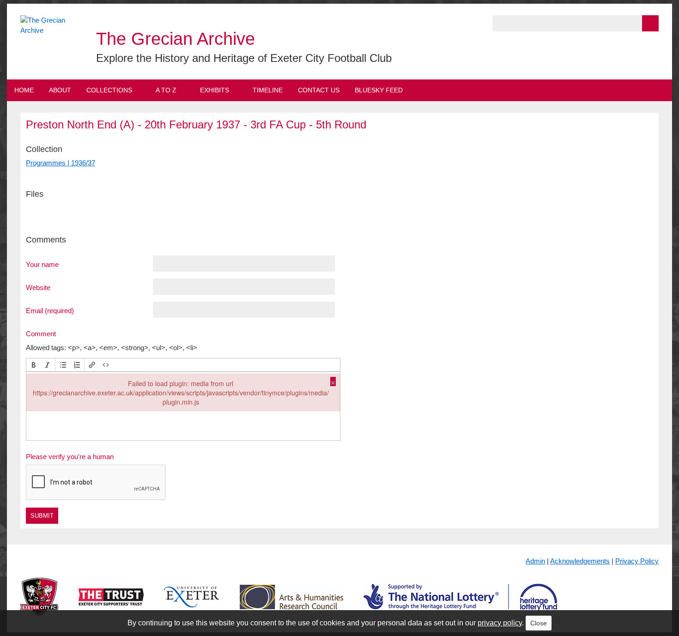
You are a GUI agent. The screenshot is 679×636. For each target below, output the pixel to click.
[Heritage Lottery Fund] (460, 604)
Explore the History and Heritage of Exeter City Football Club (244, 58)
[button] (33, 364)
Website (38, 287)
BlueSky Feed (379, 90)
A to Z (166, 90)
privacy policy (500, 623)
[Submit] (650, 23)
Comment (41, 333)
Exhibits (214, 90)
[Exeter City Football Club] (39, 604)
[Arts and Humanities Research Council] (291, 604)
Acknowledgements (580, 561)
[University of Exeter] (191, 604)
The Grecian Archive (175, 38)
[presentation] (34, 365)
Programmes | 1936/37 (60, 163)
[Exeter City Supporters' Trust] (111, 604)
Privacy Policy (637, 561)
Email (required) (50, 310)
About (60, 90)
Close (538, 623)
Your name (42, 264)
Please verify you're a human (70, 456)
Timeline (268, 90)
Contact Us (319, 90)
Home (24, 90)
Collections (109, 90)
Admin (535, 561)
